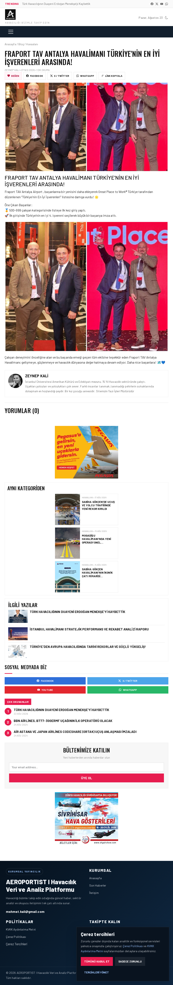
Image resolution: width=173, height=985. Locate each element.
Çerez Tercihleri (16, 944)
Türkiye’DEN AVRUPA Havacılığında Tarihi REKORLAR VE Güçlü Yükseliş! (88, 647)
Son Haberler (97, 885)
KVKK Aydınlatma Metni (21, 929)
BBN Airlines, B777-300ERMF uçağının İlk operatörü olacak (63, 721)
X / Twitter (61, 75)
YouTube (47, 689)
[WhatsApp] (166, 4)
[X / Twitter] (156, 4)
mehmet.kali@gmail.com (25, 911)
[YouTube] (161, 4)
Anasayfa (95, 878)
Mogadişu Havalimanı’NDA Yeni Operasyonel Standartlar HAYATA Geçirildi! (97, 508)
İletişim (94, 893)
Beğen (15, 75)
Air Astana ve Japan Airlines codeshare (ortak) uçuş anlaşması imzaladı (75, 732)
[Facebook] (152, 4)
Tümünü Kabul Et (96, 961)
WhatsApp (87, 75)
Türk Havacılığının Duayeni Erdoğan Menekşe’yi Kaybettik (78, 612)
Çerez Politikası (16, 936)
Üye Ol (86, 778)
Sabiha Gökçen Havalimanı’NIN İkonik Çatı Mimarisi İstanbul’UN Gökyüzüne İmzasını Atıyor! (99, 542)
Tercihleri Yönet (96, 972)
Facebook (36, 75)
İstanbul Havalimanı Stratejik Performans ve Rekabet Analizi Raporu (98, 574)
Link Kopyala (113, 75)
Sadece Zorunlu (130, 961)
